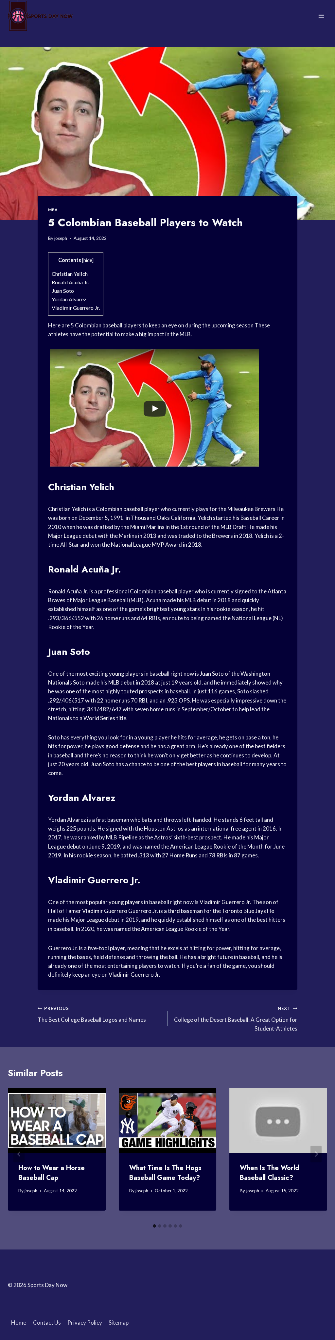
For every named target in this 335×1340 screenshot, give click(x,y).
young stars (185, 608)
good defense (122, 746)
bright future (217, 956)
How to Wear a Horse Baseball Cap (51, 1173)
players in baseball (220, 764)
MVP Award (167, 544)
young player (154, 737)
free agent (243, 828)
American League (191, 846)
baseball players (121, 325)
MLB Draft (233, 526)
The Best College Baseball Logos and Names (92, 1014)
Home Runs (183, 855)
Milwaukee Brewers (251, 508)
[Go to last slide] (19, 1154)
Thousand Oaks (150, 517)
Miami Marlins (147, 526)
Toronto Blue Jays (244, 910)
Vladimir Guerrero (222, 902)
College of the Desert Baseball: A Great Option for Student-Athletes (235, 1019)
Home (18, 1322)
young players (126, 673)
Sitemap (119, 1322)
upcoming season (232, 325)
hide (87, 260)
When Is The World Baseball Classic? (269, 1173)
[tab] (154, 1226)
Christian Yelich (70, 274)
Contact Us (47, 1322)
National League (131, 544)
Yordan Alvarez (69, 299)
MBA (53, 209)
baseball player (141, 508)
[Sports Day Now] (40, 15)
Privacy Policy (84, 1322)
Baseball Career (259, 517)
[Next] (316, 1154)
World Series (99, 718)
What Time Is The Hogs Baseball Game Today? (165, 1173)
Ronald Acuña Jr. (70, 282)
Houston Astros (164, 828)
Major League (64, 535)
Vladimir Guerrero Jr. (76, 308)
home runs (117, 618)
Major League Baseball (100, 600)
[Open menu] (321, 15)
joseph (60, 238)
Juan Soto (63, 291)
